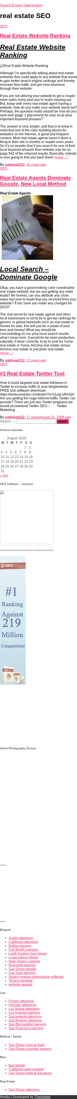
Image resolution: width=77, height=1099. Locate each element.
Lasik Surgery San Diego (28, 953)
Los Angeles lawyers (24, 1012)
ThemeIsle (42, 1097)
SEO (3, 26)
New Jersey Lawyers (24, 961)
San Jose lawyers (22, 973)
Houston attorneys (22, 1005)
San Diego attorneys (24, 1089)
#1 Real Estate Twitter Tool (32, 373)
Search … (8, 421)
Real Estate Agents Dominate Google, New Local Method (35, 181)
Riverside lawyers (22, 965)
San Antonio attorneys (25, 1020)
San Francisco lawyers (26, 1028)
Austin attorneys (21, 938)
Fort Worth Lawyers (23, 949)
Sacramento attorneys (25, 1016)
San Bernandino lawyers (27, 1024)
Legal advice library (23, 957)
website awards (20, 984)
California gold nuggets (26, 1069)
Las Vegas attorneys (24, 1009)
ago (36, 164)
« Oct (4, 475)
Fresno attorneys (21, 1001)
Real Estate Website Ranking (35, 35)
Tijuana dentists (21, 980)
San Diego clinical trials (26, 1045)
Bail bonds (17, 1065)
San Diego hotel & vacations (30, 1073)
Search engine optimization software (36, 977)
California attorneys (23, 942)
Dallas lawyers (20, 946)
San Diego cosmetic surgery (30, 1049)
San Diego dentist (22, 969)
